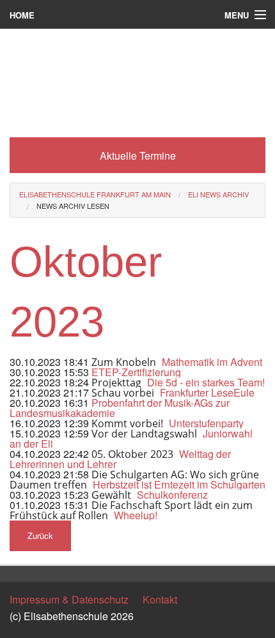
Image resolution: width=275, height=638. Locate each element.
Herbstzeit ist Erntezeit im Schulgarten (179, 484)
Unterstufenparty (206, 423)
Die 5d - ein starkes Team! (206, 382)
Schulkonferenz (172, 494)
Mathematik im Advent (212, 361)
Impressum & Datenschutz (69, 599)
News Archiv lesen (72, 206)
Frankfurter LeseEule (207, 392)
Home (22, 15)
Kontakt (160, 599)
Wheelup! (135, 515)
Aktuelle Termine (138, 155)
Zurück (40, 535)
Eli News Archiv (218, 194)
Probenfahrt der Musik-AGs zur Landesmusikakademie (120, 407)
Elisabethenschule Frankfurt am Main (95, 194)
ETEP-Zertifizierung (136, 372)
